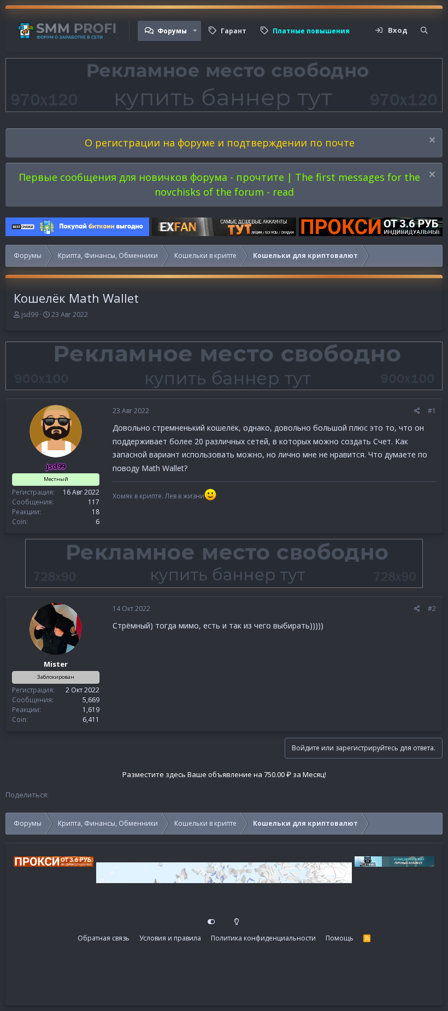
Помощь (339, 938)
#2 (432, 608)
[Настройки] (211, 922)
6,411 (90, 719)
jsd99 (29, 314)
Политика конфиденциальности (263, 938)
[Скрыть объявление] (430, 141)
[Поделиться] (417, 411)
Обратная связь (103, 938)
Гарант (233, 31)
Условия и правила (170, 938)
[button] (195, 31)
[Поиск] (424, 30)
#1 (432, 410)
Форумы (172, 31)
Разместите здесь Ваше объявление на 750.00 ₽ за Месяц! (224, 774)
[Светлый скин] (236, 922)
